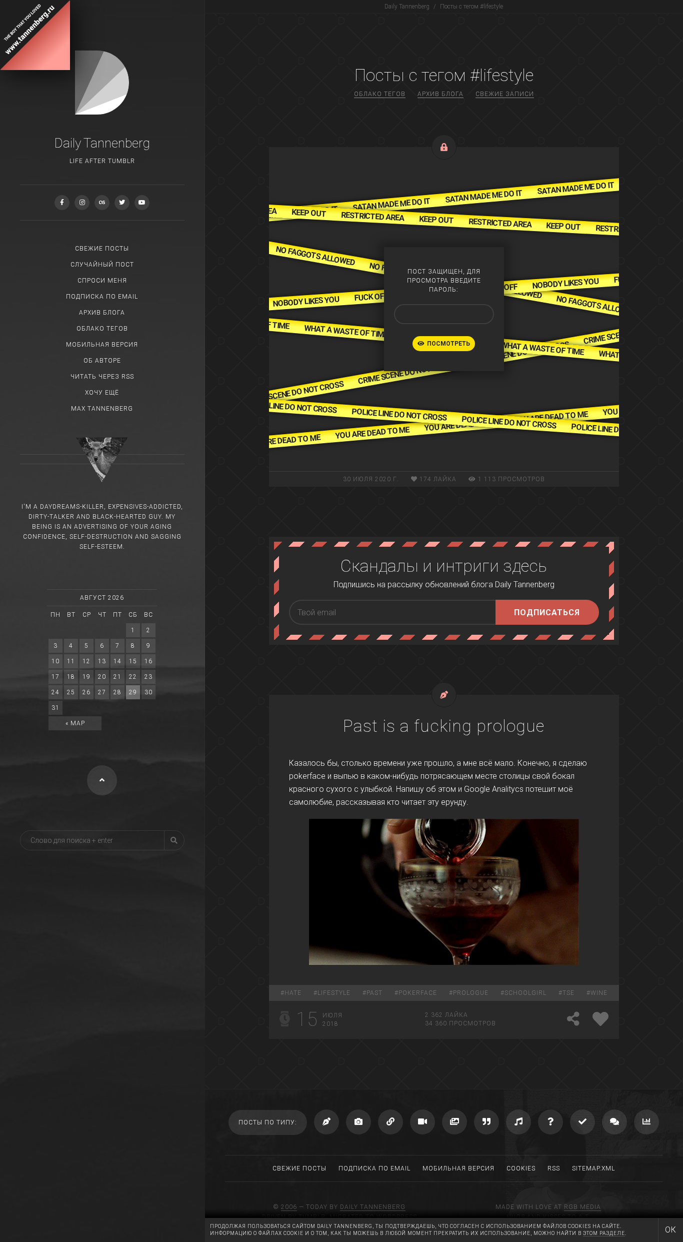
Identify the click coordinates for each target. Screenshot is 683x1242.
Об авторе (102, 360)
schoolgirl (525, 992)
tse (568, 992)
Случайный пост (102, 264)
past (374, 992)
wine (599, 992)
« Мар (75, 723)
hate (293, 992)
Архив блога (102, 312)
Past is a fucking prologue (443, 726)
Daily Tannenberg (373, 1206)
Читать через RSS (102, 376)
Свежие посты (102, 248)
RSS (554, 1168)
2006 (289, 1206)
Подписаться (547, 612)
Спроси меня (102, 280)
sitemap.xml (593, 1168)
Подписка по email (102, 296)
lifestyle (334, 992)
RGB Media (582, 1206)
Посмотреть (448, 343)
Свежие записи (505, 94)
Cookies (521, 1168)
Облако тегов (102, 328)
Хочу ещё (102, 392)
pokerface (417, 992)
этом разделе (604, 1233)
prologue (470, 992)
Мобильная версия (102, 344)
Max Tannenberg (102, 408)
